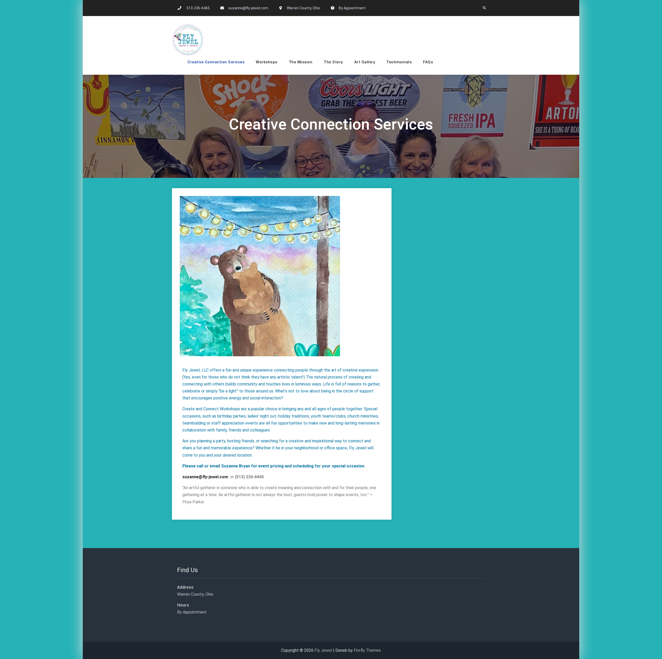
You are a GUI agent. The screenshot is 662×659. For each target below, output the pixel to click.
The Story (333, 62)
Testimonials (399, 62)
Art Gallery (364, 62)
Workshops (266, 62)
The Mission (301, 62)
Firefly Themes (367, 650)
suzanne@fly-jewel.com (248, 8)
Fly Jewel (323, 650)
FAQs (428, 62)
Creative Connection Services (215, 62)
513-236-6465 (198, 8)
